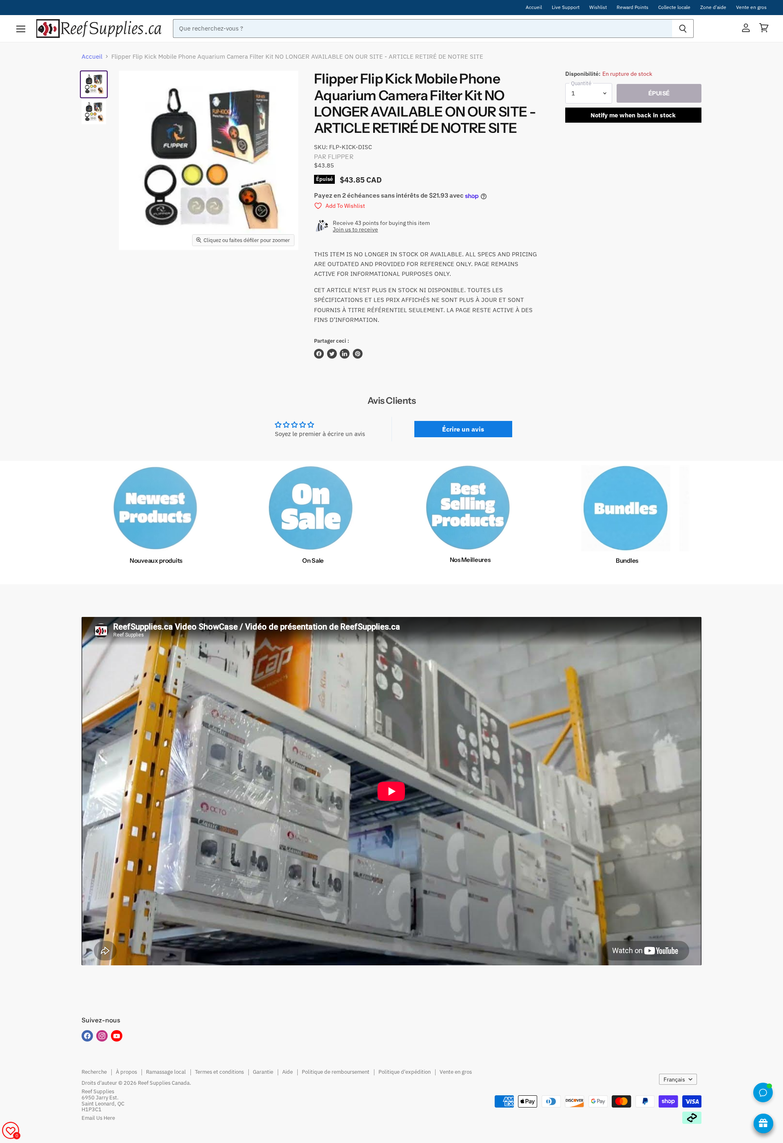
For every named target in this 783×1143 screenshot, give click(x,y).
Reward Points (632, 7)
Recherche (94, 1071)
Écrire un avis (463, 429)
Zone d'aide (713, 7)
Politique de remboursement (335, 1071)
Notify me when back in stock (633, 115)
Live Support (566, 7)
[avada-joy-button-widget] (763, 1123)
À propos (126, 1071)
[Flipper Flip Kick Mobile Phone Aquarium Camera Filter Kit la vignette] (94, 84)
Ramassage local (166, 1071)
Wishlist (598, 7)
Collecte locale (674, 7)
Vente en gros (751, 7)
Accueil (534, 7)
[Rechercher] (683, 28)
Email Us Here (98, 1117)
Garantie (263, 1071)
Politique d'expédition (404, 1071)
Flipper (341, 157)
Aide (287, 1071)
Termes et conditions (219, 1071)
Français (674, 1079)
